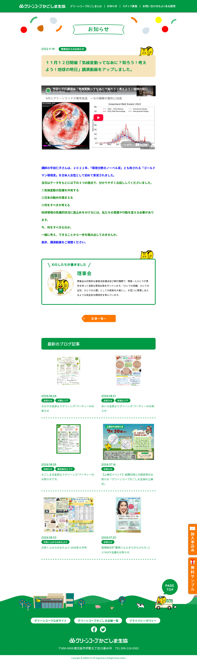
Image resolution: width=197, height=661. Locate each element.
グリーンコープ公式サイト (50, 620)
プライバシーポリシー (143, 620)
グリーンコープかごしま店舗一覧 (98, 620)
